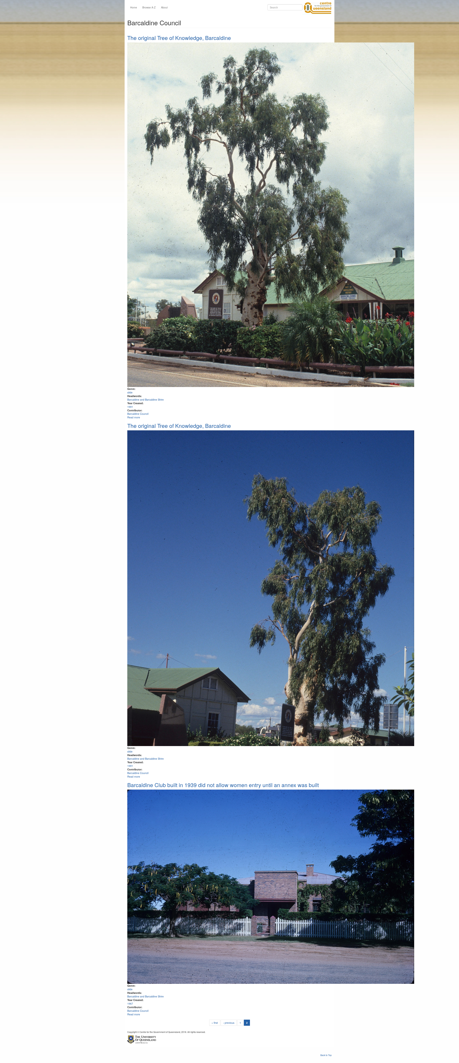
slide (130, 392)
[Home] (317, 7)
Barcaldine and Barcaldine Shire (145, 399)
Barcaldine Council (137, 413)
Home (133, 7)
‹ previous (228, 1022)
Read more (133, 417)
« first (215, 1022)
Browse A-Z (149, 7)
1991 (130, 407)
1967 (130, 1003)
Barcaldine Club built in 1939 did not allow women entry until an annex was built (223, 785)
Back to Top (326, 1055)
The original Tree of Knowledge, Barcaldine (179, 38)
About (164, 7)
